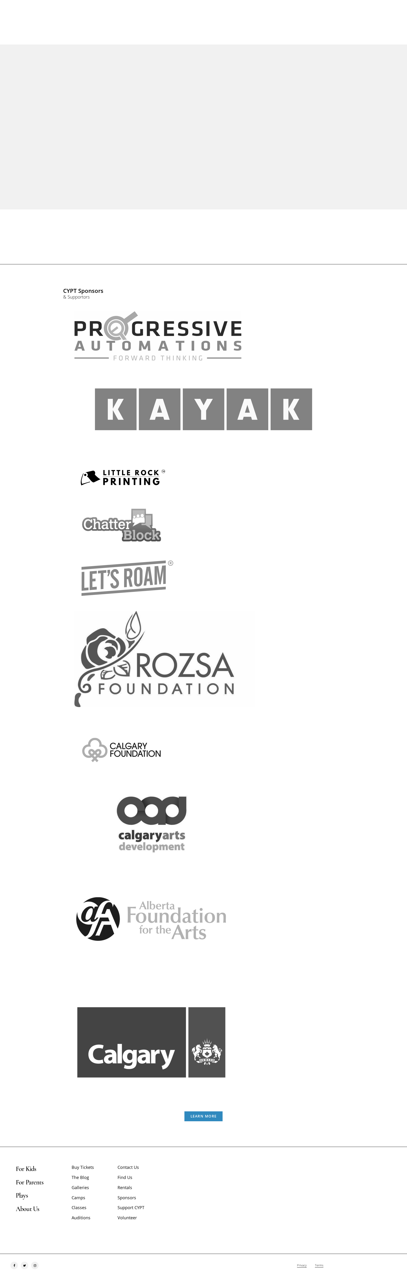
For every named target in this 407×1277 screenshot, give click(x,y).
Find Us (125, 1177)
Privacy (302, 1265)
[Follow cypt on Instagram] (35, 1265)
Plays (22, 1195)
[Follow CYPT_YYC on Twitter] (24, 1265)
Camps (78, 1197)
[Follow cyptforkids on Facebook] (14, 1265)
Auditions (81, 1217)
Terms (319, 1265)
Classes (79, 1207)
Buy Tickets (83, 1167)
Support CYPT (131, 1207)
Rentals (125, 1187)
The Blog (80, 1177)
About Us (27, 1209)
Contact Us (128, 1167)
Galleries (80, 1187)
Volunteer (127, 1217)
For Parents (29, 1182)
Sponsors (127, 1197)
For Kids (26, 1169)
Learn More (204, 1116)
